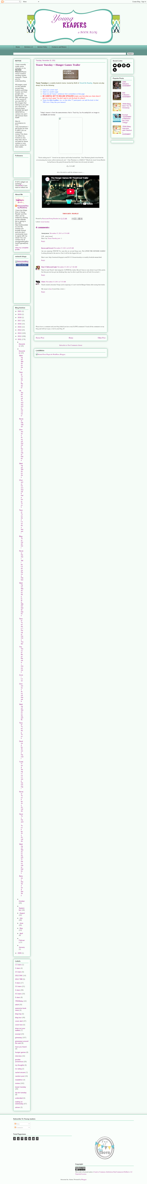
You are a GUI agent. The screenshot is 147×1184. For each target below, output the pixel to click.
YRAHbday (19, 1001)
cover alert (19, 1021)
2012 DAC (19, 975)
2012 (20, 336)
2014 (20, 330)
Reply (43, 241)
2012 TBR (19, 979)
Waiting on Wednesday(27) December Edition (21, 858)
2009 (20, 953)
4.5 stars (18, 994)
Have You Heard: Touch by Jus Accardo (21, 827)
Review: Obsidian (21, 422)
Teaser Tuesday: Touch (21, 730)
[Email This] (73, 219)
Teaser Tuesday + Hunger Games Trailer (21, 631)
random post (19, 1076)
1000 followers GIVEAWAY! (126, 84)
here (50, 289)
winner (17, 1107)
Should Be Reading (85, 83)
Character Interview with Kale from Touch (21, 493)
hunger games (20, 1052)
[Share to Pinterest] (81, 219)
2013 (20, 333)
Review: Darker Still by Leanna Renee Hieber (21, 565)
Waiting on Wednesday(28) (21, 712)
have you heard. (21, 1047)
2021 (20, 311)
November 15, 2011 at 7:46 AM (67, 267)
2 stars (17, 968)
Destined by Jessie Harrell (21, 749)
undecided (19, 1098)
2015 (20, 327)
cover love (19, 1025)
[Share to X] (77, 219)
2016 (20, 324)
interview (18, 1056)
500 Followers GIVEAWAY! (126, 95)
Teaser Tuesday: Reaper (21, 379)
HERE (21, 185)
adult (17, 1004)
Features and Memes (59, 47)
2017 (20, 320)
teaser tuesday (45, 222)
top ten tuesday (20, 1092)
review (17, 1083)
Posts (18, 1124)
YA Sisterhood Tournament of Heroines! (21, 403)
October (22, 901)
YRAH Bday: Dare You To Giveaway (126, 106)
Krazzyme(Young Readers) (22, 207)
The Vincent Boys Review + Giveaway (21, 659)
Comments (19, 1127)
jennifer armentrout (19, 1060)
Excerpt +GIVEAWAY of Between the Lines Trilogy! (126, 118)
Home (18, 47)
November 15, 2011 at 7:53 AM (56, 282)
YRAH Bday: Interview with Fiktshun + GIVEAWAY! (127, 130)
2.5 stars (18, 972)
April (21, 933)
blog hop (18, 1014)
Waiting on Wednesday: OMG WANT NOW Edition (21, 599)
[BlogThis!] (75, 219)
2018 (20, 317)
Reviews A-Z (28, 47)
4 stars (17, 990)
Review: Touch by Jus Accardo (21, 801)
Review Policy (42, 47)
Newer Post (40, 338)
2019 (20, 314)
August (22, 913)
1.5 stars (18, 965)
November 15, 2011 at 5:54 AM (59, 233)
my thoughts (19, 1065)
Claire (43, 281)
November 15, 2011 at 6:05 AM (64, 248)
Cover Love (21, 678)
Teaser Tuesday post (54, 238)
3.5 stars (18, 986)
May (21, 928)
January (22, 947)
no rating (18, 1069)
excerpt (18, 1034)
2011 (20, 339)
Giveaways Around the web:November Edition (21, 445)
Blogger (83, 1179)
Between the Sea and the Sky (21, 885)
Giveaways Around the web (21, 692)
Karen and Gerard (47, 248)
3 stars (17, 983)
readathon (19, 1080)
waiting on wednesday (19, 1103)
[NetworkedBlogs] (21, 263)
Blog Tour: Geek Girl (21, 542)
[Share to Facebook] (79, 219)
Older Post (101, 338)
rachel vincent (20, 1072)
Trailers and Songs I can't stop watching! (21, 775)
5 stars (17, 997)
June (21, 923)
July (21, 918)
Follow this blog (22, 265)
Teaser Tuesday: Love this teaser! (21, 521)
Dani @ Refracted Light (49, 267)
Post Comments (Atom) (75, 345)
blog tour (18, 1017)
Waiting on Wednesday (21, 362)
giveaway (18, 1037)
